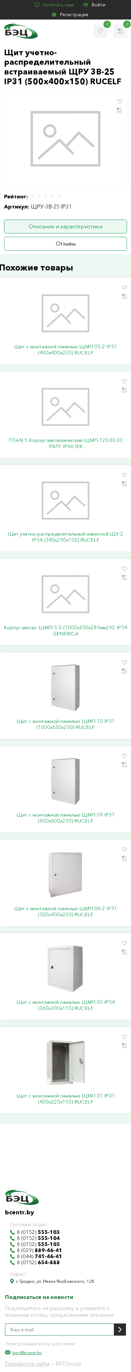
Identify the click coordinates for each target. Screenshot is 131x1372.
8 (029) (39, 1250)
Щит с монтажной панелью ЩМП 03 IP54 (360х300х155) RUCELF (65, 1005)
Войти (98, 5)
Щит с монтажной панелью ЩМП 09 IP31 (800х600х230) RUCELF (65, 818)
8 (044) (39, 1256)
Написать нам (58, 5)
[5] (59, 196)
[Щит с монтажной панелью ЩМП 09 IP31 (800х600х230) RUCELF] (65, 781)
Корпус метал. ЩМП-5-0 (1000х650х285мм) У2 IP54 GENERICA (65, 631)
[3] (45, 196)
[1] (33, 196)
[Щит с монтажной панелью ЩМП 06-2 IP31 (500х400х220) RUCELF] (65, 875)
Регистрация (74, 14)
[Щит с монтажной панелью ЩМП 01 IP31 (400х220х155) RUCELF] (65, 1062)
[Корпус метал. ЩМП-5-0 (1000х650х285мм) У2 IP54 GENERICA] (65, 594)
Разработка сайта (27, 1363)
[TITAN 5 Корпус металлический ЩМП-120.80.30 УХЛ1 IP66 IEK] (65, 407)
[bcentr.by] (21, 31)
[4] (52, 196)
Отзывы (66, 243)
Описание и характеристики (65, 226)
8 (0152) (38, 1232)
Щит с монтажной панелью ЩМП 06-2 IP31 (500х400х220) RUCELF (65, 911)
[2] (39, 196)
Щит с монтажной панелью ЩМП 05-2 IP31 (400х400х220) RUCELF (65, 350)
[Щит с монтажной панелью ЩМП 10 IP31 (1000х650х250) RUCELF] (65, 688)
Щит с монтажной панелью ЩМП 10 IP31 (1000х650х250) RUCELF (65, 724)
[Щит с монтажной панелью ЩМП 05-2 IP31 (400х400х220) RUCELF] (65, 313)
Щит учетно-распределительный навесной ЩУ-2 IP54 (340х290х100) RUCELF (65, 537)
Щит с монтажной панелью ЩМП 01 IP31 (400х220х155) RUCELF (65, 1099)
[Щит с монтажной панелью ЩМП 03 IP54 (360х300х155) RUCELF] (65, 969)
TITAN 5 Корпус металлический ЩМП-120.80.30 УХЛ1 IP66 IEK (65, 443)
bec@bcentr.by (27, 1352)
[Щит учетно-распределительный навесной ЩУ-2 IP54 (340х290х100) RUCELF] (65, 501)
